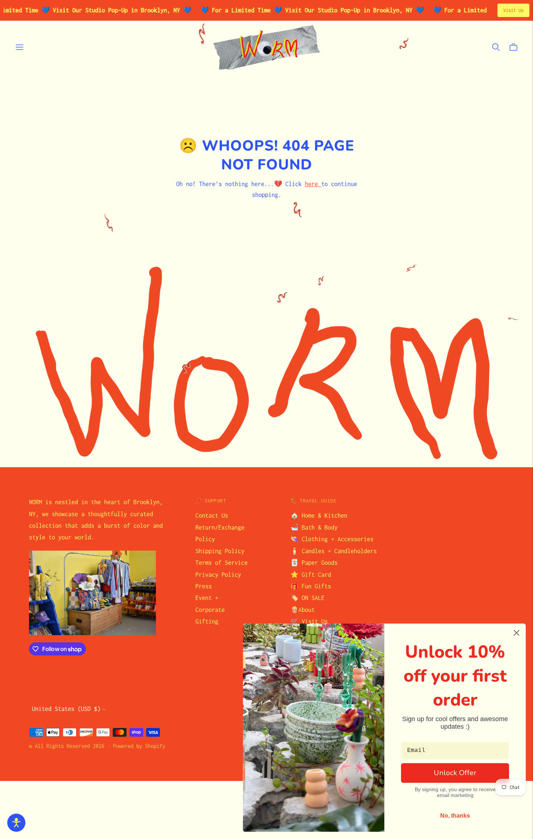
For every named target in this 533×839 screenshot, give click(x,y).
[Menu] (20, 47)
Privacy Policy (218, 574)
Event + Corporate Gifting (210, 610)
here (313, 184)
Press (203, 586)
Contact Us (211, 515)
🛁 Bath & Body (314, 527)
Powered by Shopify (139, 746)
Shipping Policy (219, 551)
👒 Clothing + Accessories (331, 539)
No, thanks (455, 816)
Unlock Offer (455, 773)
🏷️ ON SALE (307, 598)
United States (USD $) (66, 709)
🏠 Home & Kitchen (318, 515)
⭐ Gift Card (310, 574)
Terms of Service (221, 562)
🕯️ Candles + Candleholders (333, 551)
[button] (16, 823)
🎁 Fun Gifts (310, 586)
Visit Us (513, 10)
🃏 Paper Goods (314, 562)
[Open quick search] (496, 47)
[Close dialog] (516, 632)
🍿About (302, 609)
